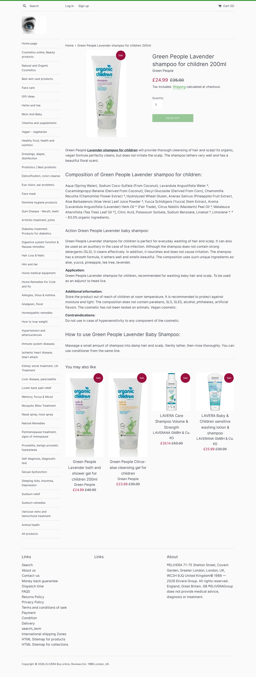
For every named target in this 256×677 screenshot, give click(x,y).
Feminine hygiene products (39, 202)
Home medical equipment (39, 273)
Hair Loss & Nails (33, 255)
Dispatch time (33, 586)
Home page (29, 43)
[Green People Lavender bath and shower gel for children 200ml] (84, 415)
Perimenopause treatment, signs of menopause (39, 434)
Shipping (179, 87)
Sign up (83, 6)
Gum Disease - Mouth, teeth (40, 211)
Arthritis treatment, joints (38, 220)
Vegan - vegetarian (34, 132)
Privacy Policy (33, 602)
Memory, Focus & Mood (37, 396)
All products (30, 533)
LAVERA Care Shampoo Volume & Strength (171, 421)
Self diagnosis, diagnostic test (39, 461)
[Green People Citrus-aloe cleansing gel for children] (128, 415)
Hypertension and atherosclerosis (33, 333)
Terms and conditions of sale (44, 608)
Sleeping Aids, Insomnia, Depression (38, 483)
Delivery (28, 623)
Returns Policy (33, 597)
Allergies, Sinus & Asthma (38, 295)
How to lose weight (35, 321)
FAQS (26, 591)
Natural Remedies (33, 423)
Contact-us (31, 576)
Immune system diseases (38, 343)
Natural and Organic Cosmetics (35, 68)
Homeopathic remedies (37, 312)
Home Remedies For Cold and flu (38, 284)
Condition (29, 618)
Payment (29, 613)
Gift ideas (28, 96)
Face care (28, 87)
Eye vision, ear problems (38, 185)
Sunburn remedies (33, 502)
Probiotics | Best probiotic (39, 167)
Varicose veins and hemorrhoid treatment (36, 514)
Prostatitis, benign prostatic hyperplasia (40, 448)
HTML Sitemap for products (43, 639)
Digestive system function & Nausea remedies (40, 244)
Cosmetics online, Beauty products (38, 55)
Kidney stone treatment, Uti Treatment (40, 368)
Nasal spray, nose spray (37, 414)
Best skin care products (37, 79)
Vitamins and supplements (39, 123)
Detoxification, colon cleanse (41, 176)
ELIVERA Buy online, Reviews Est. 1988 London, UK (77, 664)
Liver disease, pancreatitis (39, 379)
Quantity (157, 98)
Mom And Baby (32, 114)
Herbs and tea (31, 105)
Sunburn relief (31, 494)
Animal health (31, 525)
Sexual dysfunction (34, 472)
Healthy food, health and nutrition (38, 143)
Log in (69, 6)
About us (29, 570)
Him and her (30, 264)
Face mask (29, 193)
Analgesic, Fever (32, 304)
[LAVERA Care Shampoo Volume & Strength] (171, 392)
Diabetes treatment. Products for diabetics (36, 231)
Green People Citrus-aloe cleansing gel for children (128, 467)
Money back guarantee (40, 581)
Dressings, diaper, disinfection (33, 156)
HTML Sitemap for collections (45, 644)
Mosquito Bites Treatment (39, 405)
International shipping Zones (44, 634)
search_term (31, 629)
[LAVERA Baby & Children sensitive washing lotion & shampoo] (215, 392)
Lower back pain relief (36, 388)
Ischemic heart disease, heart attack (37, 355)
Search (27, 565)
